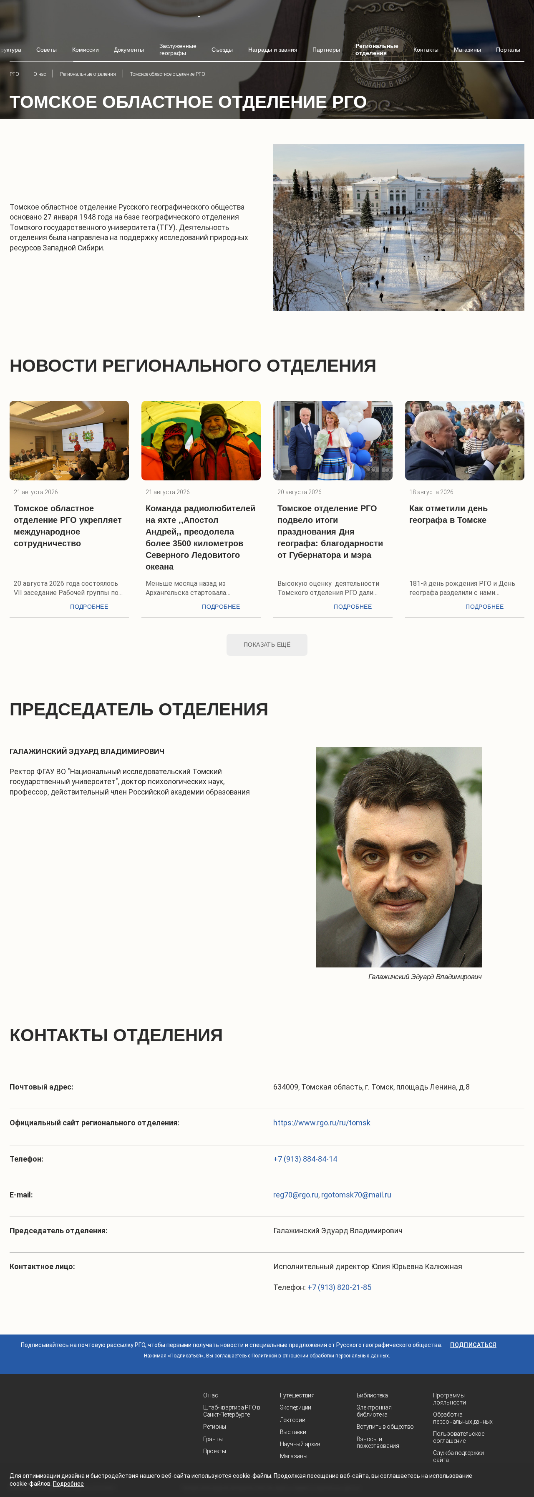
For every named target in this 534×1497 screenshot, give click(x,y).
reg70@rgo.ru (295, 1194)
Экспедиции (295, 1407)
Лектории (292, 1420)
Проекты (214, 1451)
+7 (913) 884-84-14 (305, 1159)
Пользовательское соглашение (458, 1437)
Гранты (212, 1439)
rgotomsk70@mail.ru (356, 1194)
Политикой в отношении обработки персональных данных (320, 1356)
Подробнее (89, 606)
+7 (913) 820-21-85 (339, 1287)
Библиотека (372, 1395)
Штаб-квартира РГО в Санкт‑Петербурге (231, 1411)
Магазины (293, 1456)
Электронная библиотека (374, 1411)
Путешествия (297, 1395)
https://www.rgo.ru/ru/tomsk (321, 1122)
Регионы (214, 1426)
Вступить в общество (385, 1426)
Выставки (293, 1432)
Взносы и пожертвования (378, 1443)
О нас (210, 1395)
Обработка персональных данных (463, 1418)
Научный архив (300, 1444)
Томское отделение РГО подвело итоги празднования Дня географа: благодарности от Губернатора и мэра (330, 532)
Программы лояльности (449, 1399)
